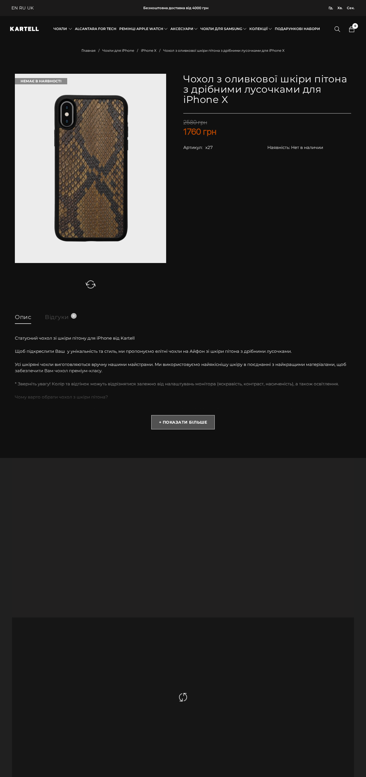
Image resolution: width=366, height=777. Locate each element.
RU (22, 8)
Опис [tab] (23, 317)
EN (14, 8)
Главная (88, 50)
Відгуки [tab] (60, 317)
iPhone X (148, 50)
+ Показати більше (183, 422)
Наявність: (278, 147)
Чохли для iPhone (118, 50)
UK (30, 8)
